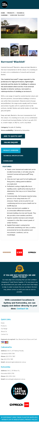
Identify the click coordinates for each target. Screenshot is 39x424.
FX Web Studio (18, 419)
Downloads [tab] (8, 161)
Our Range (4, 329)
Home (2, 323)
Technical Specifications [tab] (13, 155)
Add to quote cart (13, 136)
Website (5, 419)
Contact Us (22, 308)
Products (4, 326)
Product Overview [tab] (10, 150)
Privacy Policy (31, 419)
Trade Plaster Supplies (26, 417)
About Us (4, 331)
